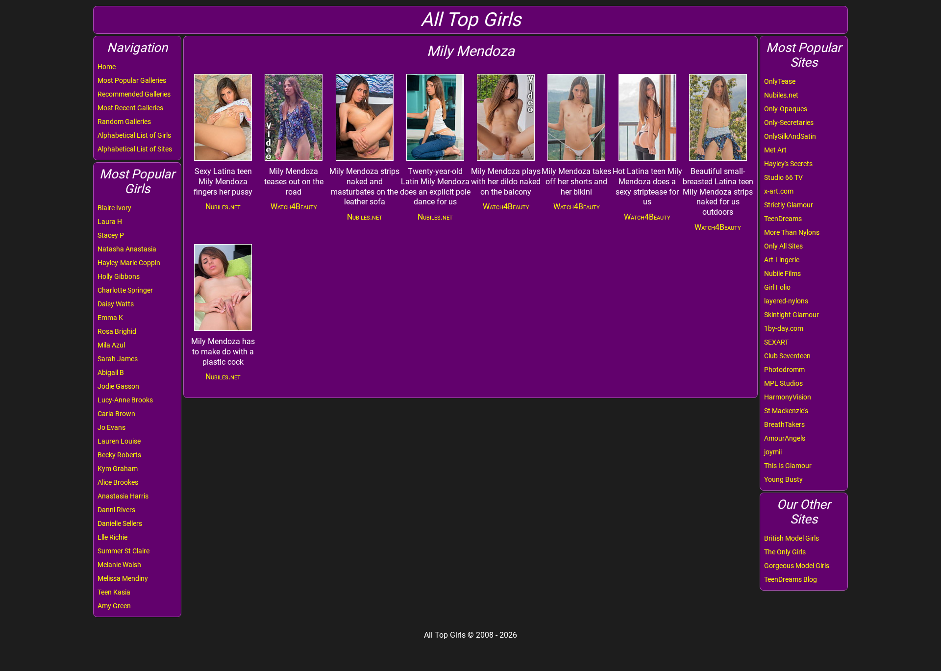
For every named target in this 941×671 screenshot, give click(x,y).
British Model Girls (791, 538)
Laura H (110, 221)
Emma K (110, 318)
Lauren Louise (119, 441)
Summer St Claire (123, 551)
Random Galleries (124, 121)
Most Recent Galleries (130, 108)
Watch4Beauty (294, 206)
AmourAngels (784, 438)
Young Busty (783, 479)
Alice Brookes (118, 482)
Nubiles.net (781, 95)
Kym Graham (118, 468)
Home (107, 67)
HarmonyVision (787, 397)
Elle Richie (112, 537)
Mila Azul (111, 345)
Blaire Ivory (114, 208)
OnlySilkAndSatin (790, 136)
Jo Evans (111, 427)
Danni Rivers (116, 510)
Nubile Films (782, 273)
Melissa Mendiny (123, 578)
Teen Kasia (114, 592)
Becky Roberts (119, 455)
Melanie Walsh (119, 565)
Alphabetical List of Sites (135, 149)
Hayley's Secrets (788, 164)
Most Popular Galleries (132, 80)
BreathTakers (784, 424)
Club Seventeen (787, 356)
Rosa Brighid (117, 331)
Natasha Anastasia (127, 249)
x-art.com (778, 191)
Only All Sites (783, 246)
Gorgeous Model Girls (796, 566)
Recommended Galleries (134, 94)
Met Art (775, 150)
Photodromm (784, 369)
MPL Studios (783, 383)
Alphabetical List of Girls (134, 135)
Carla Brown (116, 414)
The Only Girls (785, 552)
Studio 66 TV (783, 177)
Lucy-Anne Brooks (125, 400)
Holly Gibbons (119, 276)
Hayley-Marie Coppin (129, 263)
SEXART (776, 342)
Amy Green (114, 606)
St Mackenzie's (786, 411)
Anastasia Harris (123, 496)
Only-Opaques (785, 109)
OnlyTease (779, 81)
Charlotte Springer (125, 290)
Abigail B (111, 372)
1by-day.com (783, 328)
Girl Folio (777, 287)
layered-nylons (786, 301)
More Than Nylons (791, 232)
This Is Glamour (788, 466)
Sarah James (118, 359)
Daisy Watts (116, 304)
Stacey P (111, 235)
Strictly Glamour (788, 205)
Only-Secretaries (789, 122)
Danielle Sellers (120, 523)
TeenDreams (783, 219)
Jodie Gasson (118, 386)
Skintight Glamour (791, 315)
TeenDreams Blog (790, 579)
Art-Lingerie (781, 260)
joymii (773, 452)
